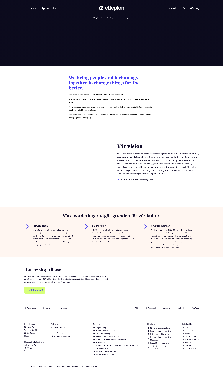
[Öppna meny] (27, 8)
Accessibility (60, 366)
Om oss (104, 18)
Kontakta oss (34, 290)
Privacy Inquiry (72, 366)
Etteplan (96, 18)
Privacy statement (46, 366)
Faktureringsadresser (89, 366)
